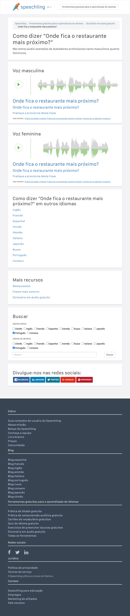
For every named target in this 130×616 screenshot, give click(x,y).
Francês (18, 215)
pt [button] (48, 7)
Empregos (14, 594)
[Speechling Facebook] (11, 553)
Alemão (18, 232)
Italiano (18, 238)
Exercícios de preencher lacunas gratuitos (35, 527)
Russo (17, 249)
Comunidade (16, 445)
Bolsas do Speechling (22, 428)
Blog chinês (15, 496)
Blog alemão (16, 472)
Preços (12, 441)
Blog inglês (15, 468)
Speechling (20, 23)
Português (19, 255)
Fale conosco (16, 602)
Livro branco (16, 437)
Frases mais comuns (26, 291)
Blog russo (15, 484)
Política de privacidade (23, 567)
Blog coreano (16, 488)
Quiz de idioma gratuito (23, 523)
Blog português (18, 480)
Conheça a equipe (19, 433)
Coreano (18, 260)
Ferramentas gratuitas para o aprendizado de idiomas (89, 7)
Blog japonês (16, 492)
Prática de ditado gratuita (25, 511)
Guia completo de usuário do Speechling (34, 420)
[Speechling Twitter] (19, 553)
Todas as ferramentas (22, 535)
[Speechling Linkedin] (28, 553)
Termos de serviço (20, 571)
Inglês (17, 209)
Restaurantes (21, 286)
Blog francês (16, 463)
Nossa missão (17, 424)
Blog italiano (16, 476)
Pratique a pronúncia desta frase (34, 113)
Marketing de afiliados (22, 598)
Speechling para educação (25, 590)
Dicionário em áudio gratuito (100, 23)
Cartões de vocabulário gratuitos (29, 519)
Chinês (17, 226)
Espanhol (19, 221)
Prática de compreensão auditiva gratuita (35, 515)
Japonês (18, 243)
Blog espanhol (17, 459)
